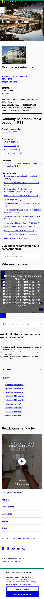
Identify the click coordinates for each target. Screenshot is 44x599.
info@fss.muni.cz (9, 82)
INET (7, 538)
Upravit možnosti (25, 584)
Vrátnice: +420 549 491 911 (15, 238)
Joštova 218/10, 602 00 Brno (14, 77)
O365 (33, 538)
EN (30, 4)
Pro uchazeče (8, 507)
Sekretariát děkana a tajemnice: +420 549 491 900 (21, 184)
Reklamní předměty (12, 150)
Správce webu (7, 561)
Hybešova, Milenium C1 (15, 396)
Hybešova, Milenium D (14, 400)
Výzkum (5, 521)
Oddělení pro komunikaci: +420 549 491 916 (22, 203)
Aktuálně (6, 500)
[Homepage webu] (12, 3)
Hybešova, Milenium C (14, 392)
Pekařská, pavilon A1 (13, 408)
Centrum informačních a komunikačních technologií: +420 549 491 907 (20, 190)
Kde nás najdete (11, 10)
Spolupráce (7, 514)
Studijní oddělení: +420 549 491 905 (19, 231)
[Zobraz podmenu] (38, 492)
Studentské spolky (11, 153)
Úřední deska (37, 10)
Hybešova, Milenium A (14, 385)
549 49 (7, 79)
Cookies (17, 561)
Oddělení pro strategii (13, 200)
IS (2, 538)
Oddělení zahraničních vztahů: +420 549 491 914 (22, 218)
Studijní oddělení (11, 142)
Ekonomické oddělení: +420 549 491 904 (21, 196)
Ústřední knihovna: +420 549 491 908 (19, 235)
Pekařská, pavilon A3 (13, 415)
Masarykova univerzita (12, 493)
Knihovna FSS (10, 146)
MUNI (14, 538)
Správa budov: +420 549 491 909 (18, 227)
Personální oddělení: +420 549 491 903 (20, 223)
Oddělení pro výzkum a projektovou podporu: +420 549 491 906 (22, 211)
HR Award (25, 10)
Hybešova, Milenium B (14, 389)
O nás (4, 528)
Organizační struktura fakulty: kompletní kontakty (20, 177)
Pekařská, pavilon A (13, 404)
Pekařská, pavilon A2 (13, 412)
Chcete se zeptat (11, 132)
